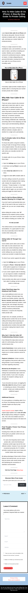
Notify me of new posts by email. (12, 563)
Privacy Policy (14, 578)
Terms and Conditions (14, 580)
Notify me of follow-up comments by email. (14, 559)
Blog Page (20, 470)
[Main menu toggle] (25, 3)
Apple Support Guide (8, 410)
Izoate (9, 3)
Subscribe (22, 484)
